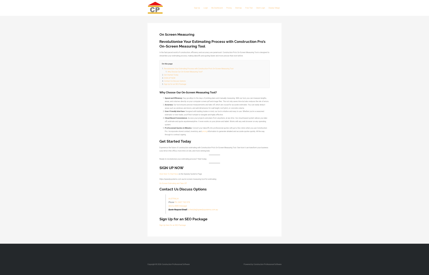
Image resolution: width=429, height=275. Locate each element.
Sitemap (238, 8)
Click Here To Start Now (168, 174)
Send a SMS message (177, 206)
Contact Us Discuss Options (175, 81)
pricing (204, 131)
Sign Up (197, 8)
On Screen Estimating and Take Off (173, 183)
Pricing (229, 8)
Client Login (260, 8)
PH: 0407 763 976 (182, 202)
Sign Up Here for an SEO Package (172, 225)
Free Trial (248, 8)
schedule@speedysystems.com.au (203, 209)
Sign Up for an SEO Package (175, 84)
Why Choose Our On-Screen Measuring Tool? (185, 72)
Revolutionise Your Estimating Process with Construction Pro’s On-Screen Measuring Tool (198, 69)
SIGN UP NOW (169, 78)
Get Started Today (171, 75)
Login (206, 8)
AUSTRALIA (173, 198)
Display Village (274, 8)
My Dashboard (217, 8)
